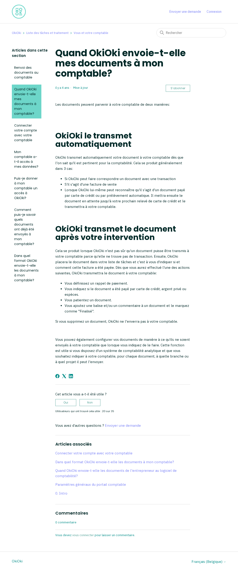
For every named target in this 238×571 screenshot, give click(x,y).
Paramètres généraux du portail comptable (90, 484)
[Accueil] (19, 12)
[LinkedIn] (71, 376)
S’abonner (178, 88)
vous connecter (83, 535)
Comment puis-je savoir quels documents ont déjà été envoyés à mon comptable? (25, 226)
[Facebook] (57, 376)
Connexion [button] (214, 12)
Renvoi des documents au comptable (26, 72)
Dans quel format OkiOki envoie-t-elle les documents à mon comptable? (26, 267)
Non (90, 402)
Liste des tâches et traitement (47, 33)
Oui (65, 402)
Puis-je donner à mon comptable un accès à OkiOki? (26, 188)
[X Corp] (64, 376)
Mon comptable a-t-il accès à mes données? (26, 159)
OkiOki (16, 33)
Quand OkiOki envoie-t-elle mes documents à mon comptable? (25, 101)
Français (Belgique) (207, 562)
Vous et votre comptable (91, 33)
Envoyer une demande (185, 12)
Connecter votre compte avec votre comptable (25, 132)
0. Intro (61, 493)
